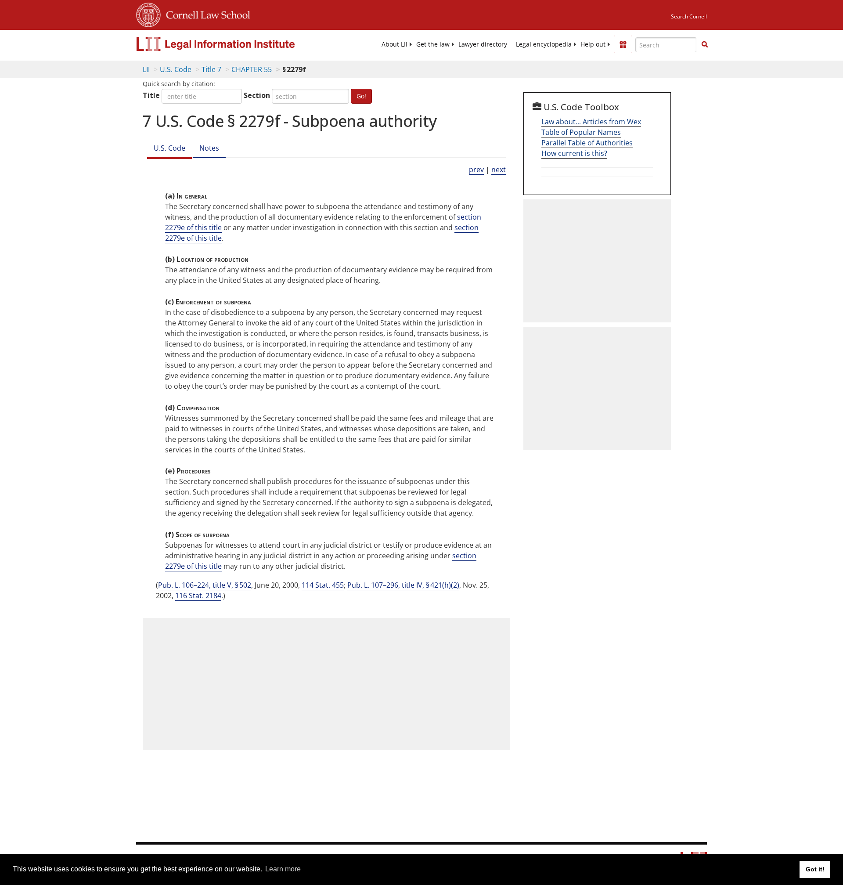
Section (257, 95)
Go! (361, 96)
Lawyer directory (482, 44)
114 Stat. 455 (323, 585)
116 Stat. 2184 (198, 595)
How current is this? (574, 153)
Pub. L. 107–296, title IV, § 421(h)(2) (403, 585)
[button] (705, 44)
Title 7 (211, 69)
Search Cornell (689, 16)
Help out (592, 44)
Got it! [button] (815, 869)
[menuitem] (394, 44)
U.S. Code (175, 69)
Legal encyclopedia (544, 44)
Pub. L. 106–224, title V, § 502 (204, 585)
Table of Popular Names (581, 132)
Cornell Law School (205, 13)
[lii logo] (235, 44)
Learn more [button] (283, 869)
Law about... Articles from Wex (591, 121)
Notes (209, 148)
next (498, 169)
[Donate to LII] (623, 44)
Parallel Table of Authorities (587, 143)
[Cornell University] (148, 13)
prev (476, 169)
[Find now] (704, 45)
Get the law (433, 44)
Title (151, 95)
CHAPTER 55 (251, 69)
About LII (394, 44)
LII (146, 69)
